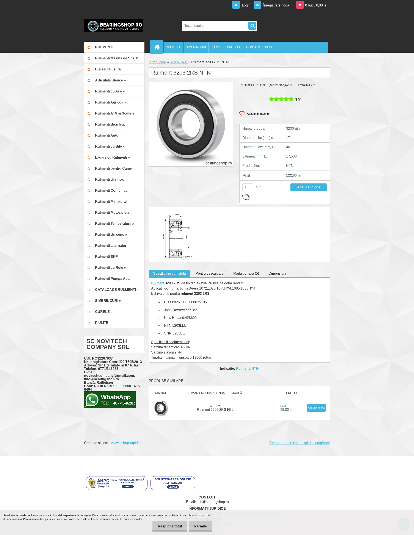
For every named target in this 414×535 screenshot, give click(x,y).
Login (246, 5)
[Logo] (113, 26)
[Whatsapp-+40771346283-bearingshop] (110, 393)
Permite (200, 526)
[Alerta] (245, 196)
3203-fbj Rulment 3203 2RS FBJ (215, 407)
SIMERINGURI (196, 47)
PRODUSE (234, 47)
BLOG (269, 47)
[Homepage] (158, 47)
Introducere (157, 62)
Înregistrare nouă (275, 5)
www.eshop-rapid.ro (126, 443)
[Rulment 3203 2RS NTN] (172, 211)
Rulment (157, 283)
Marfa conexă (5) (246, 273)
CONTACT (253, 47)
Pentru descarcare (210, 273)
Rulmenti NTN (247, 368)
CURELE (216, 47)
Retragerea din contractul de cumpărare (299, 443)
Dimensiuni (277, 273)
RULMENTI (173, 47)
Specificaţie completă (169, 273)
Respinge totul (170, 526)
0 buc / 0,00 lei (316, 5)
